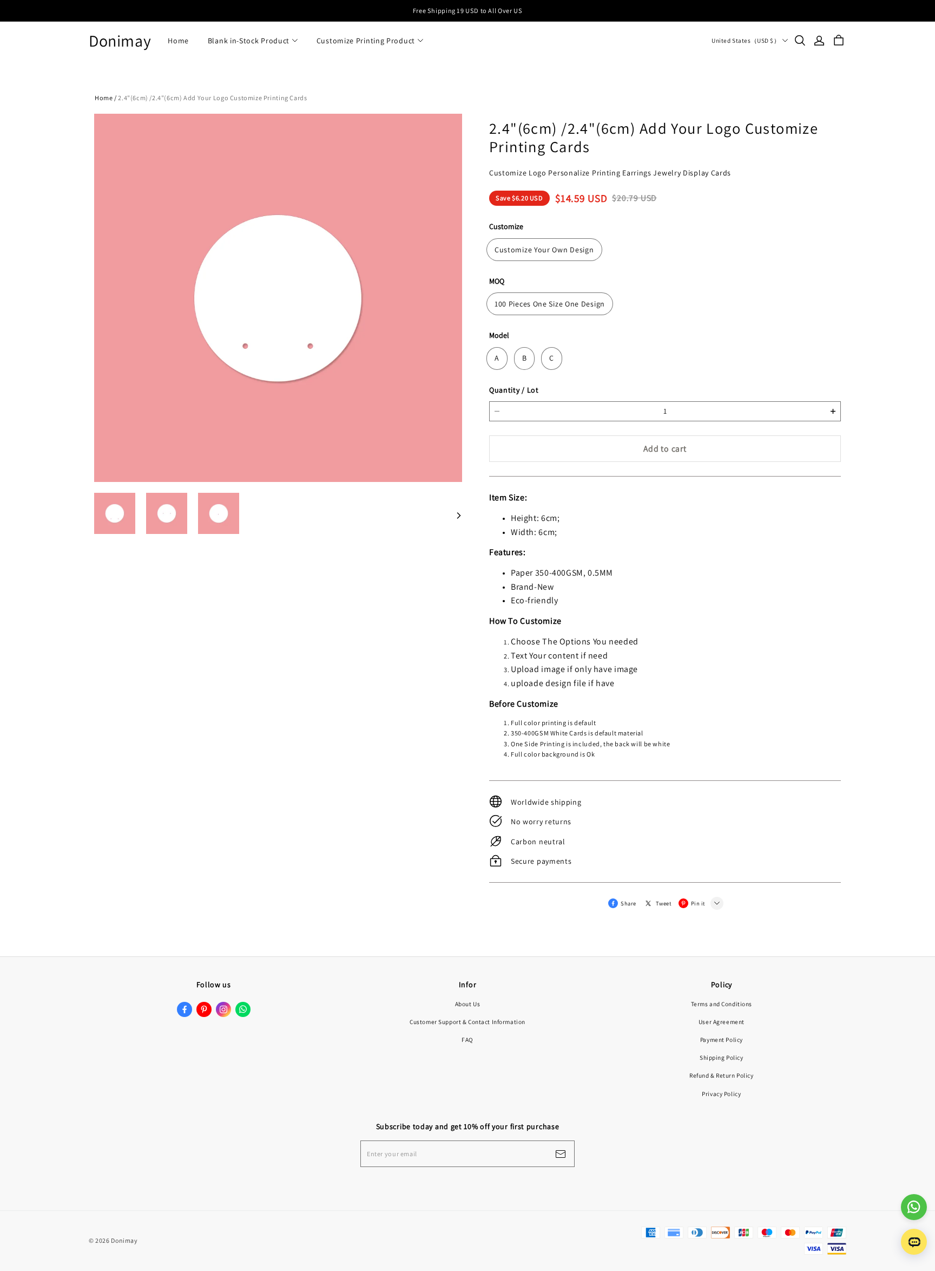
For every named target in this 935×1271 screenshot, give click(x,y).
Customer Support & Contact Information (467, 1022)
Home (178, 40)
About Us (467, 1004)
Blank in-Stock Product (248, 40)
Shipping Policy (721, 1057)
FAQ (467, 1039)
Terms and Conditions (721, 1004)
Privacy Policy (721, 1094)
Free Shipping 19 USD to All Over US (467, 10)
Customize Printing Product (366, 40)
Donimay (120, 40)
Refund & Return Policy (721, 1075)
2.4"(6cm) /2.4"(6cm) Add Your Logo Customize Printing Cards (212, 97)
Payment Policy (721, 1039)
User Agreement (722, 1022)
